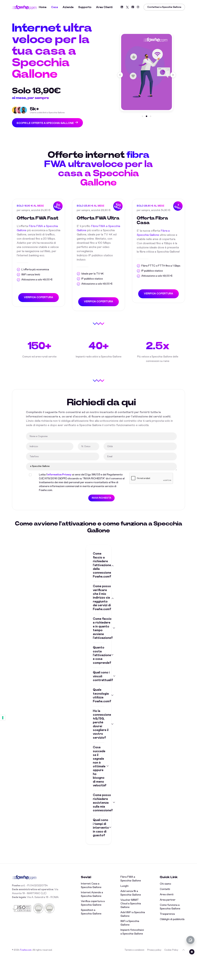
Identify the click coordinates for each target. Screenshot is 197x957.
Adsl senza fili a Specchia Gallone (130, 893)
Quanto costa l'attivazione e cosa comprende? (98, 655)
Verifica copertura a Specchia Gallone (93, 903)
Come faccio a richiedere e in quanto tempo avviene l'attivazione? (98, 628)
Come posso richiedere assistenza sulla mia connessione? (98, 803)
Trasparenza (167, 914)
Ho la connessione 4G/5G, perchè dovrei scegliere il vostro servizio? (98, 724)
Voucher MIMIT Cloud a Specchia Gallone (130, 904)
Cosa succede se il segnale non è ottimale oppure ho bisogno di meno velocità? (98, 766)
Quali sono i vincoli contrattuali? (98, 676)
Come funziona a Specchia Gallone (170, 907)
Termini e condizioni (134, 950)
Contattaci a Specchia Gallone (164, 7)
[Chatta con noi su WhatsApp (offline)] (190, 940)
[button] (142, 116)
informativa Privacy (59, 474)
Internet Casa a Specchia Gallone (91, 885)
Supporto (84, 7)
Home (42, 7)
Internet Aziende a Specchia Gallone (92, 894)
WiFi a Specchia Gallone (129, 923)
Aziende (68, 7)
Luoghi (124, 886)
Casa (54, 7)
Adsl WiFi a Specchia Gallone (132, 914)
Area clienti (104, 7)
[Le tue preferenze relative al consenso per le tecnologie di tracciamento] (2, 717)
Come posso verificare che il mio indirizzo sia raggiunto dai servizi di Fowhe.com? (98, 598)
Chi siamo (165, 884)
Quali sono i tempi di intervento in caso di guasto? (98, 828)
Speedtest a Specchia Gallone (91, 912)
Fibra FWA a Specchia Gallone (130, 879)
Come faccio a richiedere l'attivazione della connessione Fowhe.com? (98, 565)
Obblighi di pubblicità (172, 919)
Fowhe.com (25, 950)
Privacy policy (154, 950)
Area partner (168, 900)
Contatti (165, 889)
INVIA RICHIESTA (101, 498)
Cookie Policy (171, 950)
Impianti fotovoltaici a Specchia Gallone (132, 932)
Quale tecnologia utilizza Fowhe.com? (98, 695)
